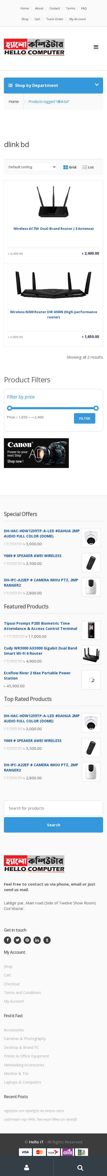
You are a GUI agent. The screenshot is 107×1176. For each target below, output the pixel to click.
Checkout (12, 983)
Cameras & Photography (25, 1038)
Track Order (54, 19)
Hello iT (36, 1141)
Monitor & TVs (16, 1073)
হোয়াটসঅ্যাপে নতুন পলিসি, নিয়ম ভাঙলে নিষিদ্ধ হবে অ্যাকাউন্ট (40, 1119)
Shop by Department (36, 85)
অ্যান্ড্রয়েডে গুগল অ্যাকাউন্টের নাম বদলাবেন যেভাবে (34, 1110)
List (90, 167)
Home (25, 8)
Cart (37, 19)
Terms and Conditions (22, 992)
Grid (72, 167)
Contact (54, 8)
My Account (77, 19)
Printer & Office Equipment (26, 1056)
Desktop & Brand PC (21, 1047)
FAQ (84, 8)
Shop (25, 19)
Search (53, 824)
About (39, 8)
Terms (70, 8)
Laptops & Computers (22, 1082)
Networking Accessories (24, 1064)
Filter (84, 418)
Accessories (14, 1029)
